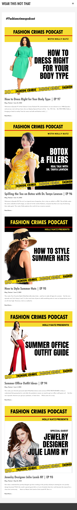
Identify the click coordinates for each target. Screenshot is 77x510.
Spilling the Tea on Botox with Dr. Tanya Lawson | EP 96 (38, 194)
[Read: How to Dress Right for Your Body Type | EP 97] (38, 61)
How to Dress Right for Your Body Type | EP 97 (32, 99)
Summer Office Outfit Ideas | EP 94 (26, 383)
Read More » (8, 115)
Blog (6, 103)
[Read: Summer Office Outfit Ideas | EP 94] (38, 345)
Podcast (10, 103)
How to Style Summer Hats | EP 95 (25, 288)
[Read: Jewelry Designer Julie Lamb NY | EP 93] (38, 439)
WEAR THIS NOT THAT (16, 3)
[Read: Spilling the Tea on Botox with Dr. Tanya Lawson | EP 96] (38, 155)
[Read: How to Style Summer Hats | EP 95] (38, 250)
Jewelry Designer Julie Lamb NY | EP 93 (29, 477)
